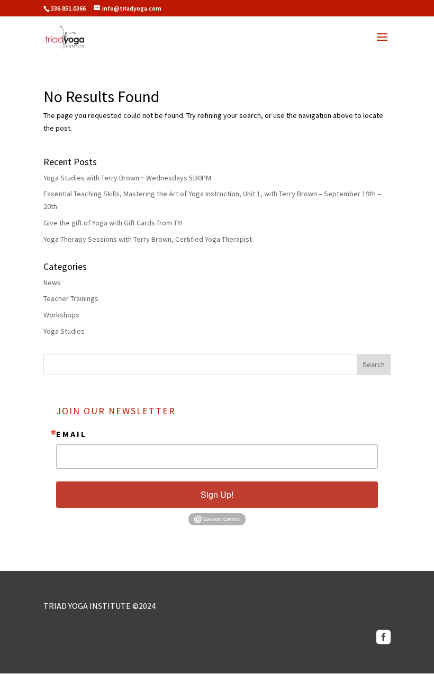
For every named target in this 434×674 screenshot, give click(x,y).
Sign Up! (217, 494)
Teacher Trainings (70, 298)
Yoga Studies (64, 331)
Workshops (61, 315)
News (52, 282)
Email (71, 434)
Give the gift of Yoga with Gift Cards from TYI (113, 222)
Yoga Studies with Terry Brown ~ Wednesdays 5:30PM (127, 178)
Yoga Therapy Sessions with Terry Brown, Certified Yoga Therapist (147, 239)
